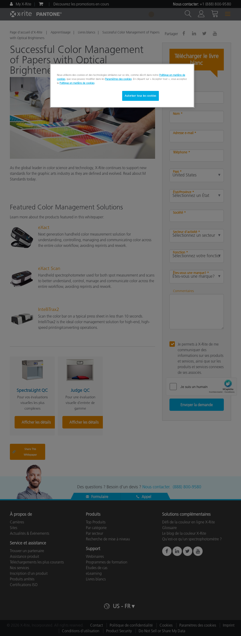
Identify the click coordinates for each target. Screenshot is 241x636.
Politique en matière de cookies (77, 83)
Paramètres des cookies (118, 79)
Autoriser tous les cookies (140, 95)
